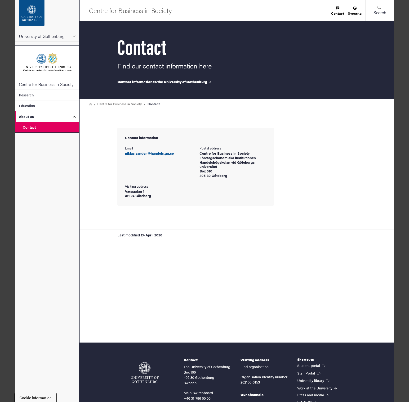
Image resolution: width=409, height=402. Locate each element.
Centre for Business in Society (46, 84)
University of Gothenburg (42, 36)
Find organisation (254, 366)
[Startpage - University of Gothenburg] (47, 15)
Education (27, 105)
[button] (379, 10)
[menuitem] (337, 11)
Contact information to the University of (162, 82)
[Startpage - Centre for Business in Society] (47, 62)
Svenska (355, 13)
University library (313, 380)
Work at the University (315, 387)
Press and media (311, 394)
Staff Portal (309, 372)
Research (26, 94)
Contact (29, 127)
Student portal (311, 365)
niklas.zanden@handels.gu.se (149, 153)
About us (26, 116)
